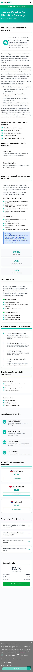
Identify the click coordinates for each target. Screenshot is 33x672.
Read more (23, 652)
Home (2, 18)
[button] (16, 666)
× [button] (31, 642)
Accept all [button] (17, 669)
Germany (9, 18)
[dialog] (16, 656)
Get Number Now (16, 584)
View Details (17, 478)
